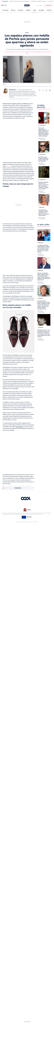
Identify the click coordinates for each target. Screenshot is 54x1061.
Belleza (13, 10)
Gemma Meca (12, 89)
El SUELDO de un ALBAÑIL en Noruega (38, 1)
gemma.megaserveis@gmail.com (25, 89)
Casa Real (20, 10)
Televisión (41, 10)
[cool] (27, 5)
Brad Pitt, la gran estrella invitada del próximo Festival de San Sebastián (43, 159)
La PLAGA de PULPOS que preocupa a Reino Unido (19, 1)
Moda (34, 10)
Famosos (28, 10)
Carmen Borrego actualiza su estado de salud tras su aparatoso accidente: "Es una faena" (43, 212)
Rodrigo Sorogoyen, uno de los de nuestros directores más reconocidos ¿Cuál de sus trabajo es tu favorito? (43, 186)
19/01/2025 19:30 (12, 99)
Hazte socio (48, 5)
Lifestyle (49, 10)
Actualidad (5, 10)
